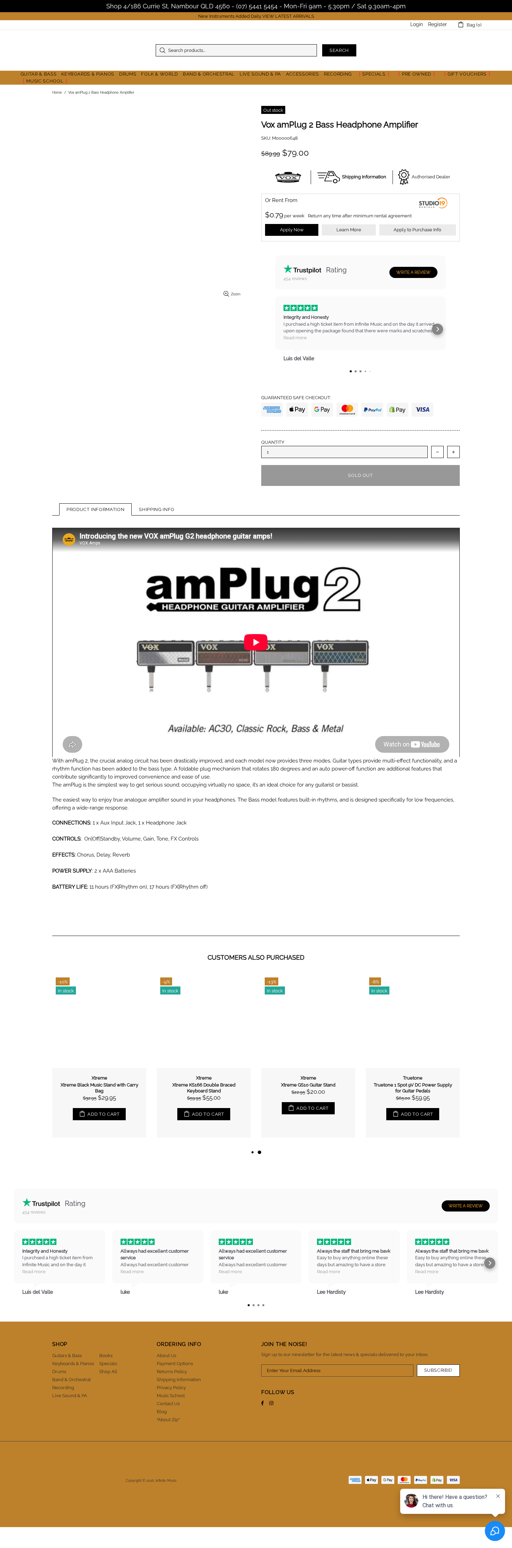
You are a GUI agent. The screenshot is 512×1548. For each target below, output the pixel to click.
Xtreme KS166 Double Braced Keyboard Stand (203, 1087)
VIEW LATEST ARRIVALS (288, 16)
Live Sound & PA (69, 1395)
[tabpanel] (308, 1061)
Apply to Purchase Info (417, 229)
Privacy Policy (171, 1387)
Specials (108, 1363)
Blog (162, 1411)
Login (416, 24)
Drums (59, 1371)
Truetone (412, 1078)
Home (57, 92)
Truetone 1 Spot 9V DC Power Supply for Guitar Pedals (413, 1087)
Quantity (272, 442)
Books (106, 1355)
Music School (171, 1395)
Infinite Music (95, 50)
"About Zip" (168, 1419)
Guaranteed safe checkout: (296, 397)
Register (437, 24)
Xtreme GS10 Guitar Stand (308, 1085)
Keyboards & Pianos (73, 1363)
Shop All (108, 1371)
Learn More (348, 229)
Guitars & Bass (67, 1355)
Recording (63, 1387)
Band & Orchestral (71, 1379)
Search (339, 50)
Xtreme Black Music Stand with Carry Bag (99, 1087)
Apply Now (292, 229)
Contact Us (168, 1403)
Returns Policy (172, 1371)
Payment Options (175, 1363)
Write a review (413, 272)
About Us (166, 1355)
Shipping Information (179, 1379)
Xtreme (99, 1078)
